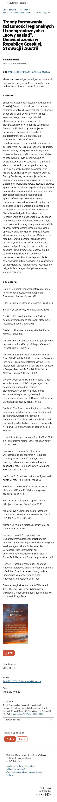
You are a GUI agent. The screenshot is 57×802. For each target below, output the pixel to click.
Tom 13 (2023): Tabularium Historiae (17, 12)
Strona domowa (9, 10)
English (10, 739)
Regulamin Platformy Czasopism (20, 766)
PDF (10, 653)
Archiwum (24, 10)
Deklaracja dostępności (16, 769)
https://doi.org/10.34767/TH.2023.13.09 (29, 71)
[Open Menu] (3, 3)
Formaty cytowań (12, 719)
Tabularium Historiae (17, 3)
